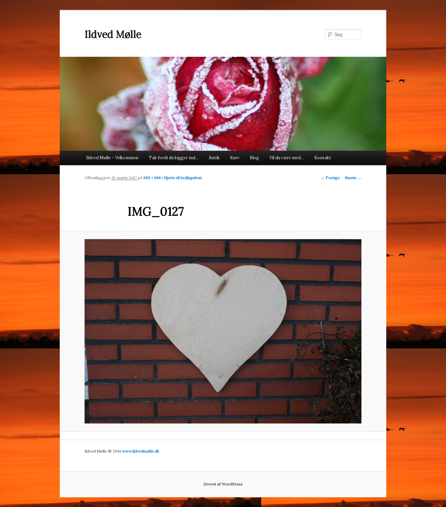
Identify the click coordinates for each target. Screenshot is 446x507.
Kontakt (322, 158)
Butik (214, 158)
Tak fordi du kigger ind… (174, 158)
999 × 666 (152, 177)
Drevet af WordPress (223, 484)
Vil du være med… (286, 158)
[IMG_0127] (223, 331)
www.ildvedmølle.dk (140, 451)
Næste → (353, 177)
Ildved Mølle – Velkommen (112, 158)
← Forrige (330, 177)
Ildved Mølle (113, 34)
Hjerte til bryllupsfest (183, 177)
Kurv (235, 158)
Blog (254, 158)
